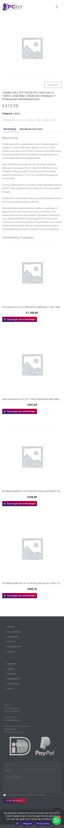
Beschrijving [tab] (10, 129)
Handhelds (11, 664)
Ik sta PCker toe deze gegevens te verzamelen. (26, 795)
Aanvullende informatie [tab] (30, 129)
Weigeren (27, 823)
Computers (11, 674)
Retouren (11, 642)
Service (10, 689)
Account (10, 627)
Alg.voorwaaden (14, 632)
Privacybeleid (12, 637)
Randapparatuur (13, 679)
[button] (19, 319)
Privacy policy (43, 823)
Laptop (16, 113)
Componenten (13, 684)
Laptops (10, 669)
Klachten (11, 652)
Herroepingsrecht (14, 647)
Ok (17, 823)
